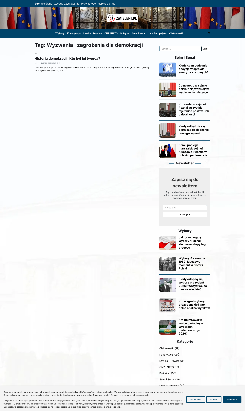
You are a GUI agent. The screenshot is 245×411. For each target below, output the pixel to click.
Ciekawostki (176, 33)
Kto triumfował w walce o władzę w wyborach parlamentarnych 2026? (191, 326)
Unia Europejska (157, 33)
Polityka (124, 33)
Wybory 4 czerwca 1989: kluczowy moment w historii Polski (192, 263)
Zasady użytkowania (66, 3)
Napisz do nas (106, 3)
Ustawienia (195, 399)
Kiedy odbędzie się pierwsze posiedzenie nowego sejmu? (194, 130)
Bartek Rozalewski (49, 63)
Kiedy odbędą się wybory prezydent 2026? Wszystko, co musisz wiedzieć (193, 284)
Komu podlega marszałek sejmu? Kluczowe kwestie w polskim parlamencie (193, 150)
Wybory (59, 33)
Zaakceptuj (232, 399)
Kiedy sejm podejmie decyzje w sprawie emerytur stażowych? (194, 69)
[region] (122, 398)
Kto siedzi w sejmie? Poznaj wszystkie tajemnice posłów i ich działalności (194, 109)
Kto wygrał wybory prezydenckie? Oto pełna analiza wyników (194, 305)
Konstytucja (74, 33)
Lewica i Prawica (92, 33)
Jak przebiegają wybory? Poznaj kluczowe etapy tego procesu (193, 242)
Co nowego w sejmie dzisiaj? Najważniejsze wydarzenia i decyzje (194, 89)
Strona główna (43, 3)
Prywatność (88, 3)
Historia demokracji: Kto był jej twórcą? (67, 58)
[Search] (209, 33)
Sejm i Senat (139, 33)
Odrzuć (213, 399)
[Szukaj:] (180, 48)
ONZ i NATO (111, 33)
